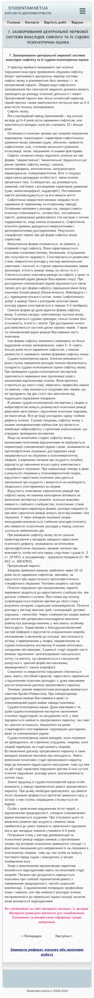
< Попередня (31, 936)
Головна (13, 22)
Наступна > (64, 936)
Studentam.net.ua (28, 8)
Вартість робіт (55, 22)
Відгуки (77, 22)
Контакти (32, 22)
